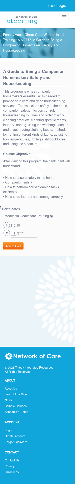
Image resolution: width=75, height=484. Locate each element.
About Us (11, 388)
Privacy (9, 466)
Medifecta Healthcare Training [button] (27, 215)
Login (8, 430)
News (8, 400)
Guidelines (12, 472)
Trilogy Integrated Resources (34, 367)
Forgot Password (16, 442)
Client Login (57, 6)
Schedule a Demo (16, 412)
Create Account (15, 436)
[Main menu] (64, 16)
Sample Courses (16, 406)
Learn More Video (17, 394)
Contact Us (12, 460)
